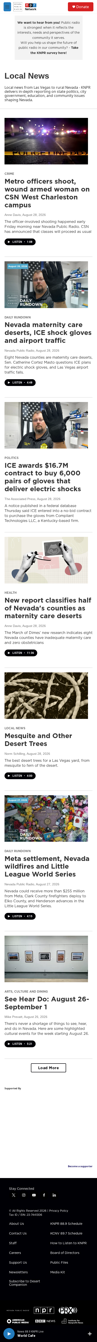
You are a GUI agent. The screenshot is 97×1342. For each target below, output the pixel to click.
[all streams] (91, 1333)
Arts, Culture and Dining (26, 991)
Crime (9, 174)
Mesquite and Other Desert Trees (38, 739)
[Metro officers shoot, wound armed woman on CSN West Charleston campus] (46, 141)
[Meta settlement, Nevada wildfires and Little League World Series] (46, 818)
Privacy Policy (58, 1211)
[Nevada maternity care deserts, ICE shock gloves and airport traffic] (46, 284)
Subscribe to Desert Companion (24, 1283)
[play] (9, 1333)
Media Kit (57, 1272)
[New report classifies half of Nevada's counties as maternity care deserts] (46, 560)
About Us (16, 1224)
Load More (48, 1067)
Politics (11, 458)
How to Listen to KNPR (68, 1243)
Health (11, 593)
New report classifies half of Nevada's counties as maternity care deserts (48, 608)
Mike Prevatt (13, 1017)
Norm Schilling (15, 753)
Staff (12, 1243)
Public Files (59, 1263)
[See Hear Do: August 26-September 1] (46, 959)
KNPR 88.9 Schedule (66, 1224)
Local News (15, 728)
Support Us (18, 1263)
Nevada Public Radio (19, 350)
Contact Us (18, 1233)
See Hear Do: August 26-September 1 (47, 1003)
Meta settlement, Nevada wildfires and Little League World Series (47, 866)
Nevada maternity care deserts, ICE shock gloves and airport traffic (48, 332)
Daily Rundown (18, 317)
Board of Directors (64, 1253)
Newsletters (18, 1272)
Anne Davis (13, 215)
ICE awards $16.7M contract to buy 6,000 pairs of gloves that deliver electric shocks (43, 477)
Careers (15, 1253)
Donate (82, 7)
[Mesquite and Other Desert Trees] (46, 695)
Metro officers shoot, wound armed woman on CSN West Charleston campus (47, 192)
